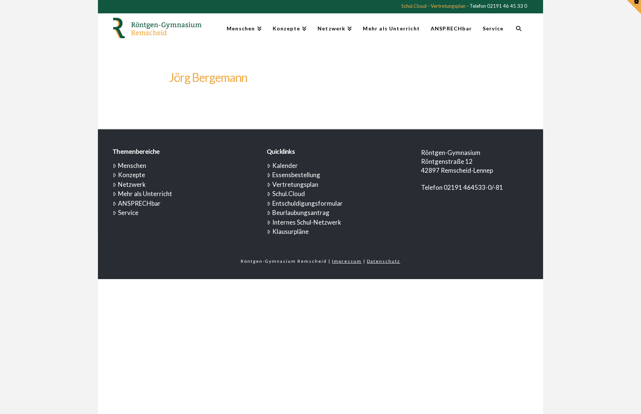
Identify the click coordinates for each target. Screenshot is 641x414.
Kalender (285, 165)
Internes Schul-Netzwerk (306, 222)
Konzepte (131, 175)
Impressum (347, 261)
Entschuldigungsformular (307, 203)
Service (128, 212)
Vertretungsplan (448, 6)
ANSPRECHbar (139, 203)
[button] (634, 7)
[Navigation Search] (518, 31)
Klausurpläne (290, 231)
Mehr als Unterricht (145, 194)
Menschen (132, 165)
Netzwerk (132, 184)
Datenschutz (383, 261)
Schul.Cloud (414, 6)
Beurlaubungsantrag (300, 212)
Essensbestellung (296, 175)
